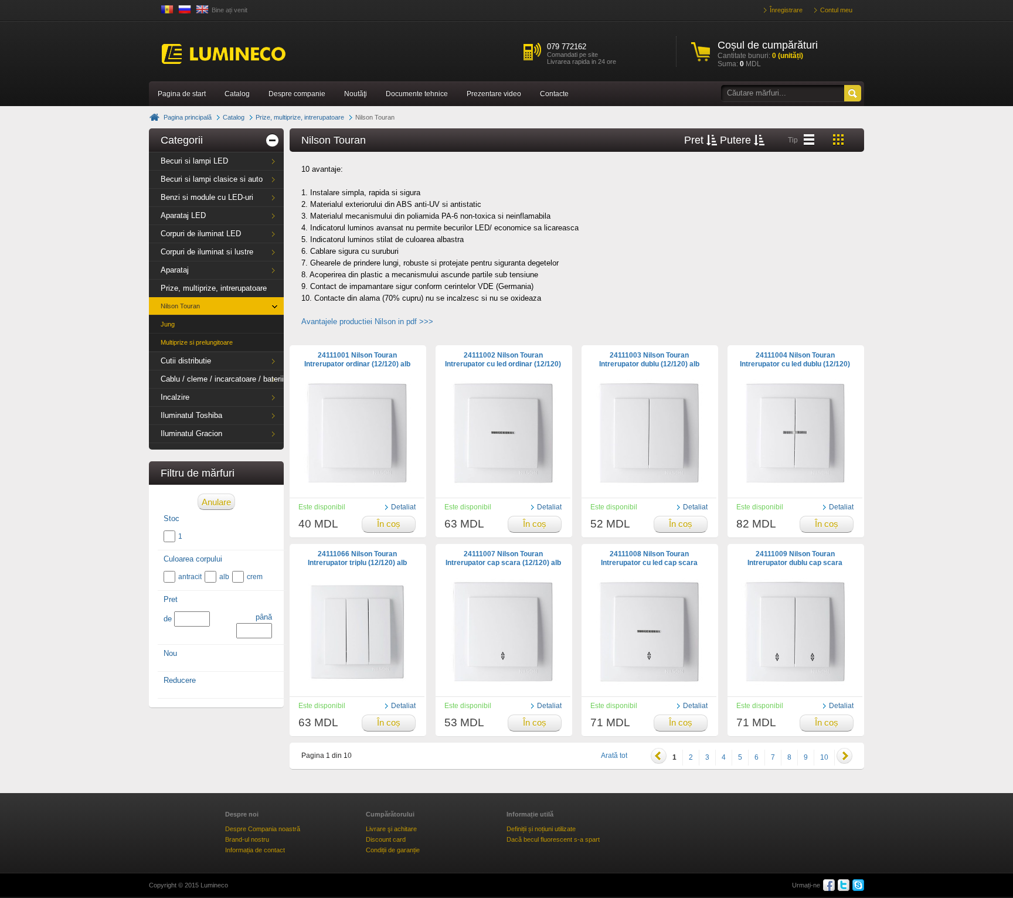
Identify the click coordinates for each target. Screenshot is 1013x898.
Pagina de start (182, 94)
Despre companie (296, 94)
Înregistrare (786, 9)
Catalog (237, 94)
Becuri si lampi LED (194, 161)
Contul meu (836, 9)
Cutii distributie (186, 360)
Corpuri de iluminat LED (201, 233)
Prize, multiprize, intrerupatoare (300, 117)
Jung (168, 324)
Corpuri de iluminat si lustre (207, 251)
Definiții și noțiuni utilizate (541, 828)
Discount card (386, 839)
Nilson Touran (180, 305)
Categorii (182, 140)
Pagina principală (188, 117)
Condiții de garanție (393, 849)
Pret (695, 140)
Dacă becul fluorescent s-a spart (553, 839)
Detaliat (403, 507)
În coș (388, 524)
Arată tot (614, 755)
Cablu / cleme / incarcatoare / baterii (222, 379)
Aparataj (175, 270)
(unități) (787, 56)
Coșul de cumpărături (768, 45)
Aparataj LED (183, 215)
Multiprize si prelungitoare (197, 342)
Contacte (554, 94)
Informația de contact (255, 849)
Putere (737, 140)
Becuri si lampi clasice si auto (212, 179)
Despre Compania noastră (262, 828)
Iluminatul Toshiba (191, 415)
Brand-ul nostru (247, 839)
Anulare (216, 502)
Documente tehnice (417, 94)
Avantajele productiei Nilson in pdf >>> (367, 321)
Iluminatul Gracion (191, 433)
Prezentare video (494, 94)
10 (824, 757)
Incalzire (175, 397)
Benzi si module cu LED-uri (207, 197)
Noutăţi (355, 94)
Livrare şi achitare (391, 828)
